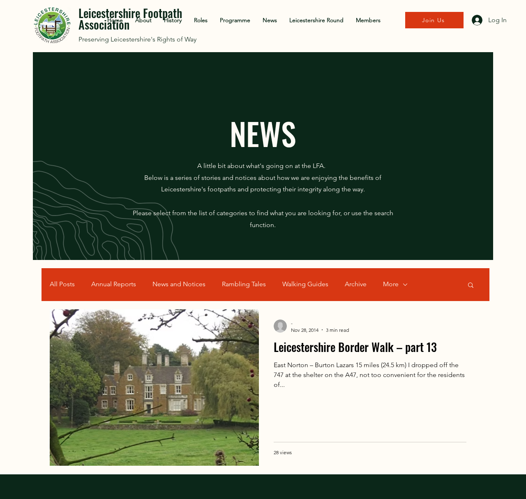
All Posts (62, 284)
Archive (356, 284)
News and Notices (178, 284)
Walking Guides (305, 284)
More (391, 284)
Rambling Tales (244, 284)
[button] (471, 285)
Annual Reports (113, 284)
